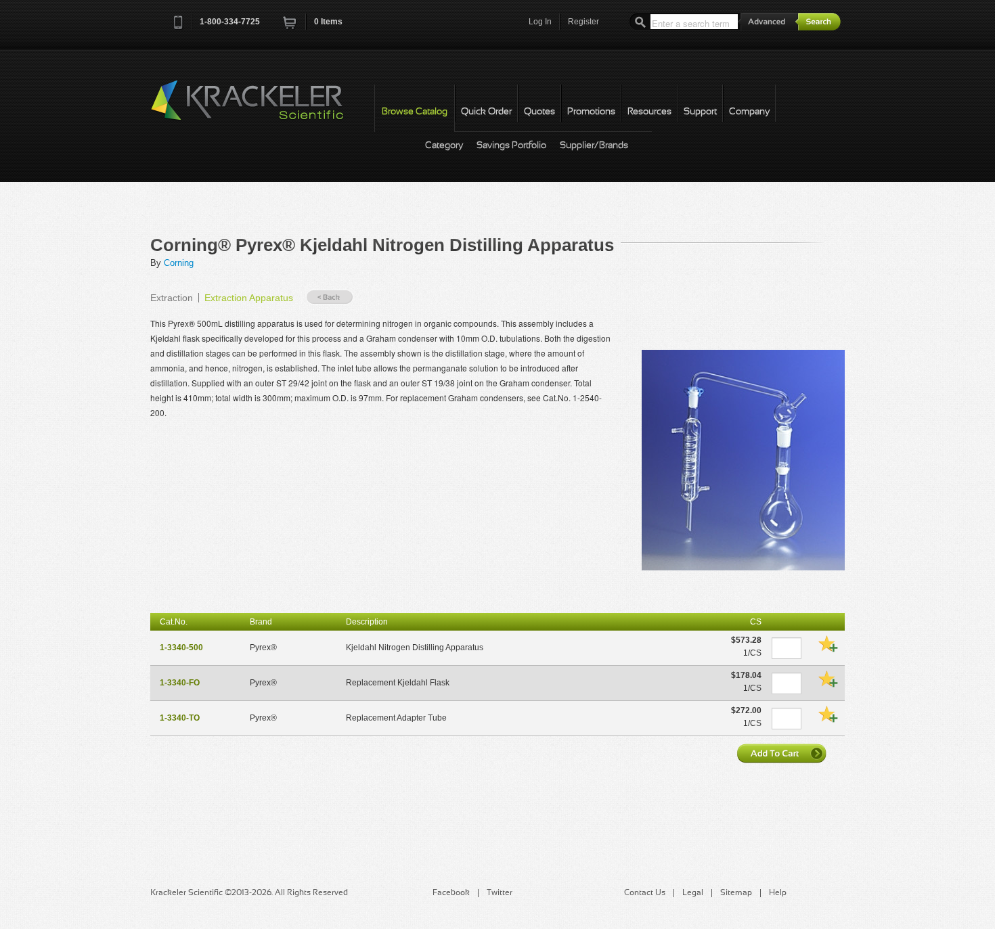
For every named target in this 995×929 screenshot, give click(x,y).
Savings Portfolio (511, 145)
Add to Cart (783, 753)
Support (700, 112)
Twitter (499, 893)
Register (583, 21)
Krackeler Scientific (260, 108)
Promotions (591, 112)
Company (749, 112)
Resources (649, 112)
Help (778, 893)
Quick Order (486, 112)
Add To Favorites (828, 643)
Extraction (171, 297)
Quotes (539, 112)
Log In (540, 21)
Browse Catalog (414, 112)
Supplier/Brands (594, 145)
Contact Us (644, 893)
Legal (692, 893)
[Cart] (290, 27)
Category (444, 145)
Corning (179, 263)
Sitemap (736, 893)
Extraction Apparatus (248, 297)
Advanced (768, 21)
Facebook (451, 893)
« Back (329, 297)
